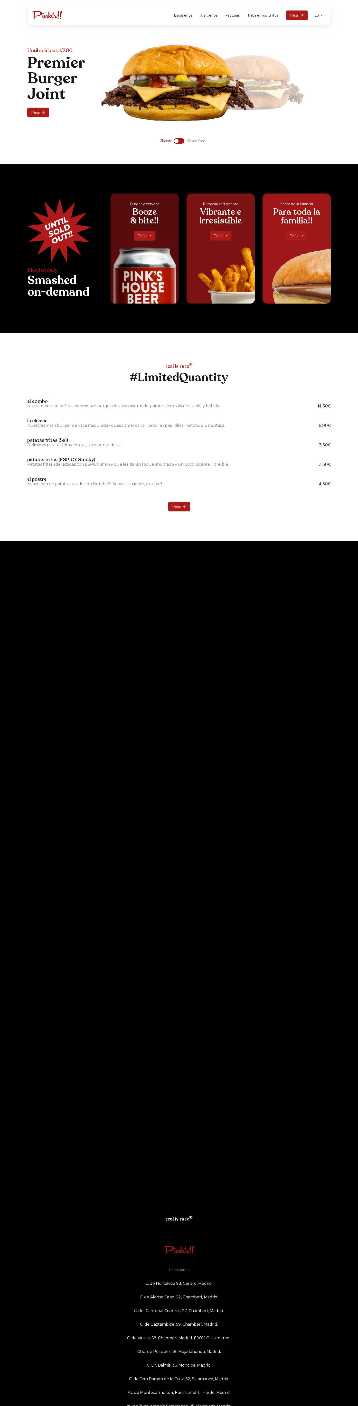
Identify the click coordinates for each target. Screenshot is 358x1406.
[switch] (179, 141)
